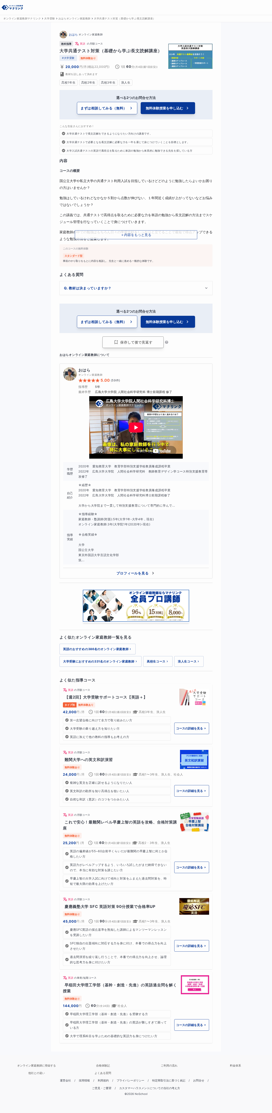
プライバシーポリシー (130, 1080)
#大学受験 (68, 57)
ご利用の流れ (169, 1065)
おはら (73, 34)
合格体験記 (103, 1065)
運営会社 (65, 1080)
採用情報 (84, 1080)
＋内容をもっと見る (136, 235)
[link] (136, 714)
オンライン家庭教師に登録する (36, 1065)
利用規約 (103, 1080)
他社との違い (36, 1073)
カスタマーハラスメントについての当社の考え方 (149, 1088)
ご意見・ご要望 (101, 1088)
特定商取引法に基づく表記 (168, 1080)
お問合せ (198, 1080)
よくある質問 (103, 1073)
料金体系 (235, 1065)
